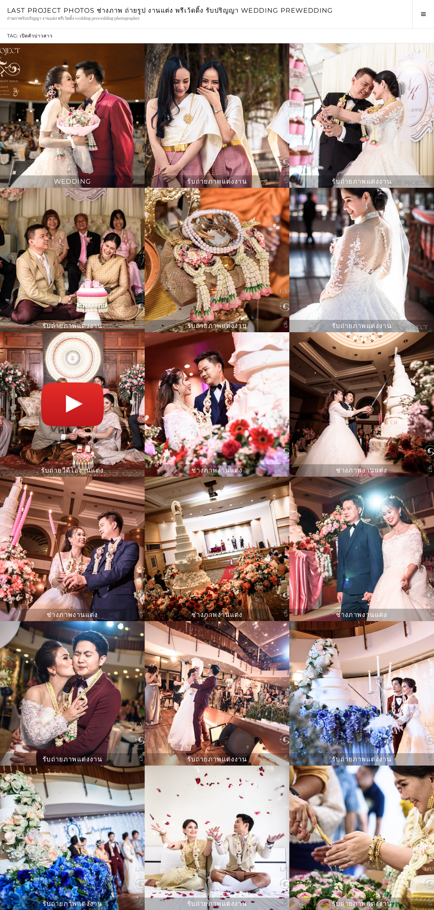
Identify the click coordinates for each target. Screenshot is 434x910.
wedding (72, 181)
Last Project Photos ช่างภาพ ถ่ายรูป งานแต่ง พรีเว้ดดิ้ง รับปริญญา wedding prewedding (170, 10)
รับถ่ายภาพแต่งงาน (217, 181)
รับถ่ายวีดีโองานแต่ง (72, 470)
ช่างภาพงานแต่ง (217, 470)
